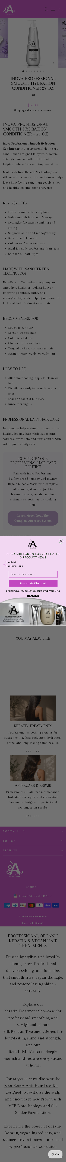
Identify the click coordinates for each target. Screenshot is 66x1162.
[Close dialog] (61, 541)
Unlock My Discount (33, 583)
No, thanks (33, 595)
